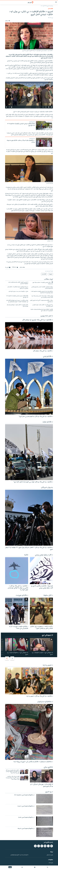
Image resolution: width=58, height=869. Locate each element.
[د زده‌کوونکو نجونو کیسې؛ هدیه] (44, 821)
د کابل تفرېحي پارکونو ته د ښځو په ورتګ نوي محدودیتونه (35, 84)
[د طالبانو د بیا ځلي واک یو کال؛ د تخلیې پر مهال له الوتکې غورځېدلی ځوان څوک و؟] (16, 570)
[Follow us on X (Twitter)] (48, 846)
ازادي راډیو (48, 86)
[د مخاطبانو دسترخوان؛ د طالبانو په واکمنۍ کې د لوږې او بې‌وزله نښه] (29, 732)
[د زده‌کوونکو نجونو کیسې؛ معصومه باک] (44, 798)
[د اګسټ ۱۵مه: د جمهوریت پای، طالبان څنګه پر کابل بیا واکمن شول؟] (41, 611)
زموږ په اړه (51, 862)
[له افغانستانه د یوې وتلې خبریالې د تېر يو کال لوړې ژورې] (41, 776)
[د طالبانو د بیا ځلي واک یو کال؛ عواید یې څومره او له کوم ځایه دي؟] (29, 452)
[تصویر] (35, 867)
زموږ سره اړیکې (50, 855)
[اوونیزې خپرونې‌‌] (22, 867)
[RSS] (35, 846)
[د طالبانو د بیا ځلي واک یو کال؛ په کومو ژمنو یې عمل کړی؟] (29, 387)
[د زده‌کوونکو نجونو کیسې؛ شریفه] (44, 832)
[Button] (7, 21)
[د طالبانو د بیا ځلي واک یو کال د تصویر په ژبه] (29, 680)
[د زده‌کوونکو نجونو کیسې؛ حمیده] (44, 810)
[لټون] (47, 867)
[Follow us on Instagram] (41, 846)
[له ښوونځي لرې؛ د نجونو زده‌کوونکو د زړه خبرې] (41, 644)
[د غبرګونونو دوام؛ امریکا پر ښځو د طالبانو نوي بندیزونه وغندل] (44, 142)
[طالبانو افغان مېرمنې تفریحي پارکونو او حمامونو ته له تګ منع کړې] (44, 125)
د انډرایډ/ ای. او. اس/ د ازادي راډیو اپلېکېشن (19, 855)
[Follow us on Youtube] (45, 846)
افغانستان (50, 9)
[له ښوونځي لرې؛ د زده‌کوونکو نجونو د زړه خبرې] (16, 644)
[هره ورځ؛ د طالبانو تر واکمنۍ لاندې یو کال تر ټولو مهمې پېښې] (41, 570)
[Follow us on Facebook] (51, 846)
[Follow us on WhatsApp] (38, 846)
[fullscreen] (45, 107)
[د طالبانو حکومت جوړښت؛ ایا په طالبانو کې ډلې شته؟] (16, 611)
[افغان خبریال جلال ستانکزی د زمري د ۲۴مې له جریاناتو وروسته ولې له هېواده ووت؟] (24, 778)
